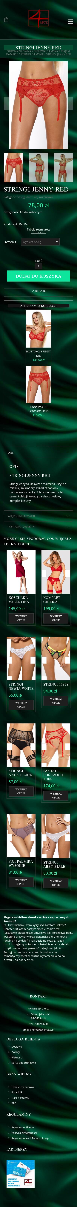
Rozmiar (10, 242)
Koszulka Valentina (19, 599)
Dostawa (16, 1046)
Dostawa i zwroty (21, 527)
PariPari (24, 224)
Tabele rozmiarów (22, 1087)
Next (69, 103)
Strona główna (19, 51)
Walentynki (46, 197)
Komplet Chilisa (51, 599)
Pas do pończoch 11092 (53, 774)
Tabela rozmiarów (38, 229)
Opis (11, 452)
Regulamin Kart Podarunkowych (31, 1138)
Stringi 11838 (55, 684)
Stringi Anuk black (20, 772)
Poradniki (17, 1092)
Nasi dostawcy (20, 1098)
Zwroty (15, 1052)
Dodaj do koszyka (38, 276)
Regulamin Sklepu (22, 1127)
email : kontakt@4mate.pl (38, 1029)
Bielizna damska (46, 51)
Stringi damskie (32, 54)
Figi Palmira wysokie (21, 863)
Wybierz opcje (21, 618)
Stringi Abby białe (54, 864)
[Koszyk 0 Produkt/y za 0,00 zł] (4, 20)
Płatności (17, 1057)
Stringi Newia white (21, 686)
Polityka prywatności (24, 1133)
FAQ (13, 1103)
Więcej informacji (21, 516)
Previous (7, 103)
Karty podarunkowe (23, 1062)
